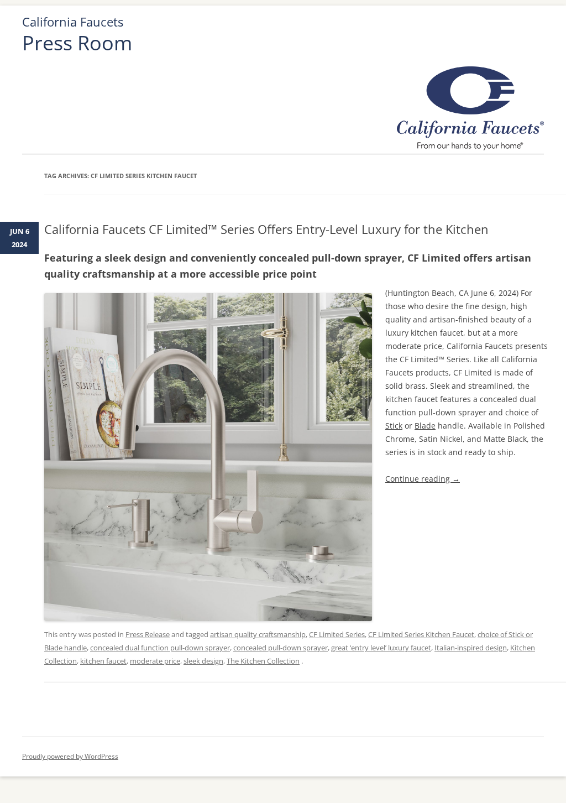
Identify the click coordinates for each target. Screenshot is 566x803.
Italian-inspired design (470, 648)
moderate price (155, 661)
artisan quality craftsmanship (258, 634)
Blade (425, 425)
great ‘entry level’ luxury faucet (381, 648)
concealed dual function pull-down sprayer (160, 648)
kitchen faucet (103, 661)
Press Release (147, 634)
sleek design (203, 661)
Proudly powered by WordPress (70, 756)
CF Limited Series (337, 634)
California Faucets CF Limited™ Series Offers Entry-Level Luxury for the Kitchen (266, 229)
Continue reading (422, 478)
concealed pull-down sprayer (280, 648)
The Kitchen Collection (263, 661)
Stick (393, 425)
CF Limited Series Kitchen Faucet (421, 634)
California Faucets (72, 22)
